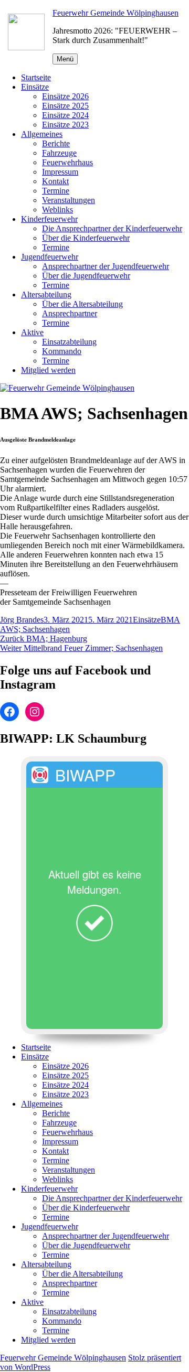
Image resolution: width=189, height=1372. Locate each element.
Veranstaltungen (68, 200)
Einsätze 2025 (65, 105)
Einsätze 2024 (65, 115)
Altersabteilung (46, 294)
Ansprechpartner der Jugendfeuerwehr (105, 266)
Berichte (56, 143)
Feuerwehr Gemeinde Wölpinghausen (115, 12)
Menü (65, 59)
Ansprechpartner (69, 313)
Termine (55, 190)
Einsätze (35, 86)
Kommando (61, 351)
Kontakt (55, 181)
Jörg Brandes (22, 619)
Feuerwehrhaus (67, 162)
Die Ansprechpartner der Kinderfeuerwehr (112, 228)
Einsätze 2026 (65, 96)
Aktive (32, 332)
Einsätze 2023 (65, 124)
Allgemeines (41, 134)
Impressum (60, 171)
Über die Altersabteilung (82, 303)
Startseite (36, 77)
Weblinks (57, 209)
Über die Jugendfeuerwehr (86, 275)
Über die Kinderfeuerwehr (86, 237)
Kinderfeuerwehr (49, 219)
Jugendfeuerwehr (49, 256)
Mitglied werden (48, 370)
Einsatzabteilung (69, 341)
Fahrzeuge (59, 152)
